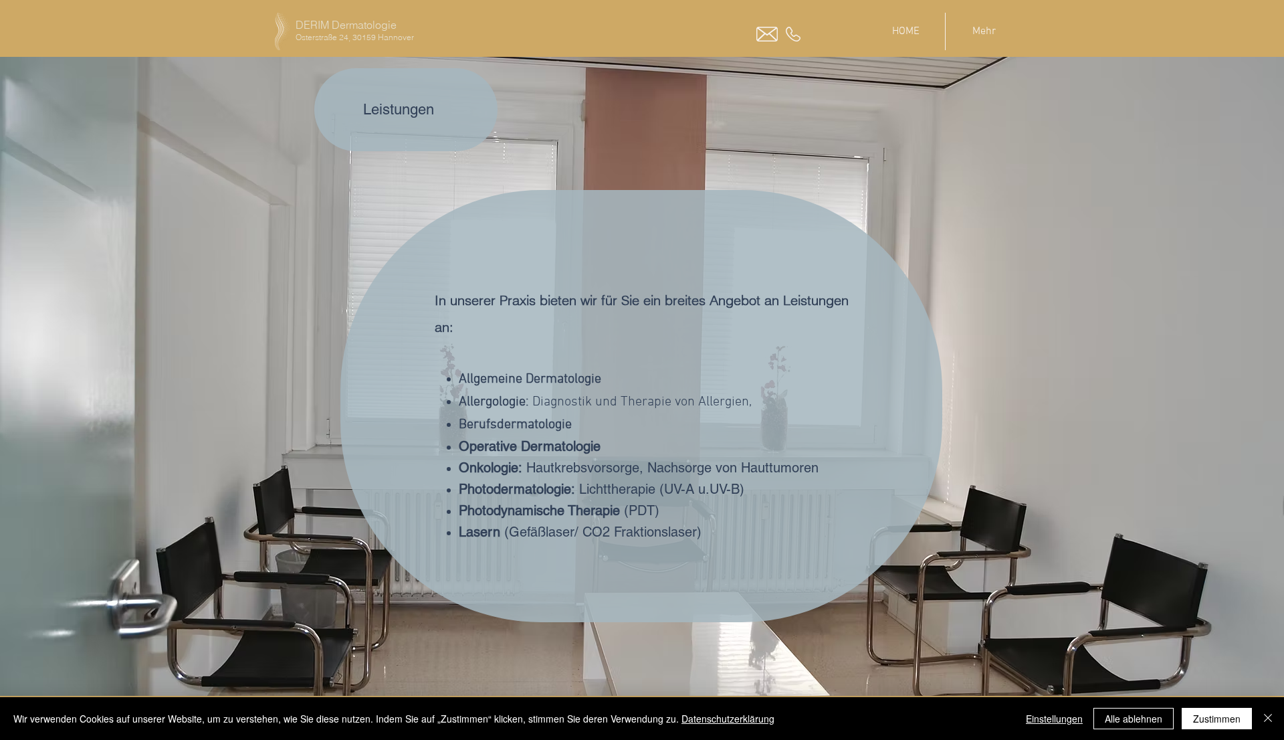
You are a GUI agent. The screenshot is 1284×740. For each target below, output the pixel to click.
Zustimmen (1217, 718)
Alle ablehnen (1133, 718)
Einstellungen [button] (1054, 718)
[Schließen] (1268, 718)
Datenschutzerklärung (727, 718)
